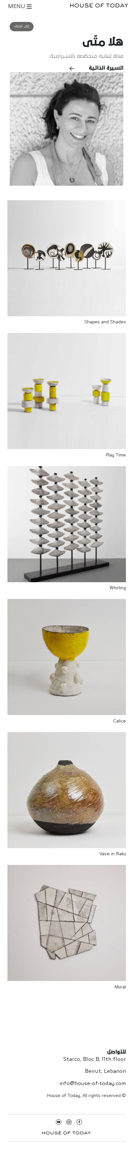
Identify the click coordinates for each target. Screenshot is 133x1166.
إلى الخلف (21, 26)
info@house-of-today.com (92, 1083)
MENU (17, 6)
